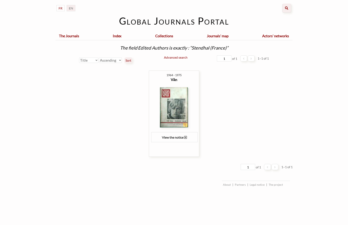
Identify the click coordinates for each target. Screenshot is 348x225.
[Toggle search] (286, 8)
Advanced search (175, 57)
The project (276, 184)
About (227, 184)
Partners (240, 184)
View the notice (173, 137)
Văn (174, 79)
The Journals (69, 36)
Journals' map (218, 36)
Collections (164, 36)
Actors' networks (275, 36)
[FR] (60, 4)
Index (117, 36)
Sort (128, 60)
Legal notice (257, 184)
